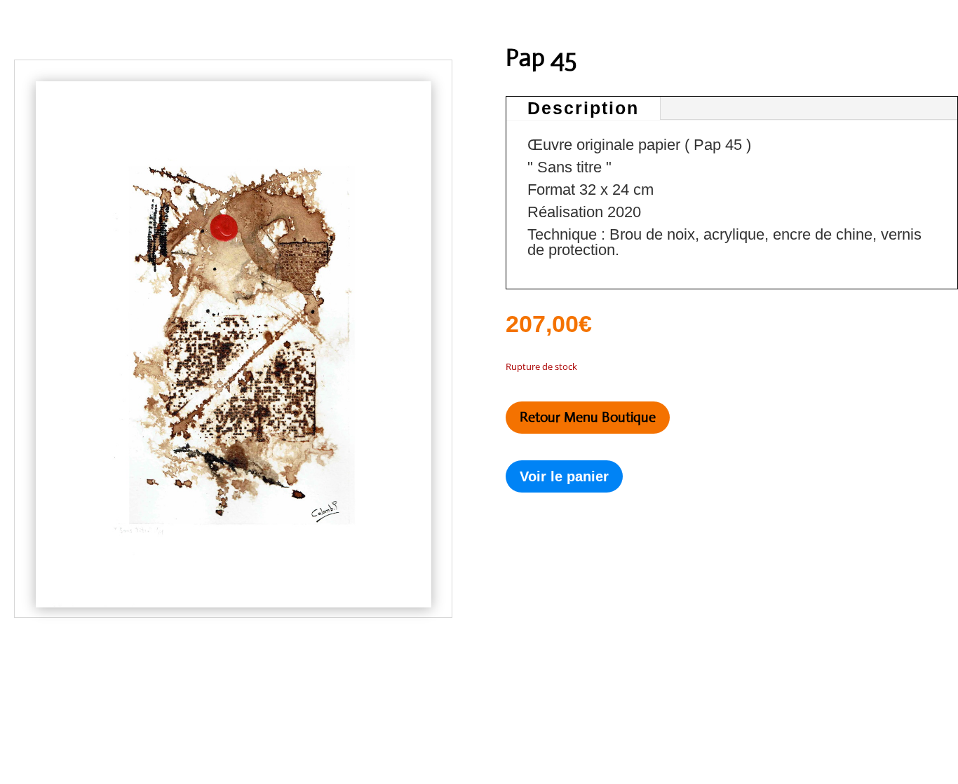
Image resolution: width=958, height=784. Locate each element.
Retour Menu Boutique (588, 417)
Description (583, 108)
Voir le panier (564, 476)
